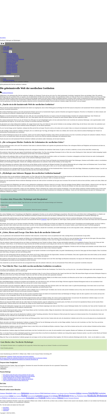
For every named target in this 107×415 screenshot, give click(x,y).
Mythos (72, 396)
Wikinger (8, 73)
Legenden (39, 396)
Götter (11, 396)
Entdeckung (47, 393)
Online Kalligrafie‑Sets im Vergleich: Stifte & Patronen (16, 377)
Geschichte (93, 393)
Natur (75, 396)
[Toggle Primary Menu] (2, 43)
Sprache (36, 398)
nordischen (44, 219)
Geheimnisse (85, 393)
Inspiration (18, 396)
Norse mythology (29, 356)
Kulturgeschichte (31, 396)
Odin (1, 398)
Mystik (51, 396)
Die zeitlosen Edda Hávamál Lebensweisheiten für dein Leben (18, 374)
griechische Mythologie (4, 396)
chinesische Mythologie (34, 393)
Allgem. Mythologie (11, 53)
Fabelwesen (66, 393)
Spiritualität (30, 398)
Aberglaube (6, 49)
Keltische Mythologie (11, 66)
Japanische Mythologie (12, 65)
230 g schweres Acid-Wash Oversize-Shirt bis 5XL (15, 380)
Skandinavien (14, 398)
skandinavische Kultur (22, 398)
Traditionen (54, 398)
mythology (10, 356)
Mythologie (6, 52)
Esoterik (57, 393)
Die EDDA (3, 37)
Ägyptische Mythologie (12, 55)
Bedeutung (25, 393)
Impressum (6, 410)
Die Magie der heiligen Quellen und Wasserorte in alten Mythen (19, 376)
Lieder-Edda (6, 47)
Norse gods (22, 356)
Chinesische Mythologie (12, 56)
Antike (14, 393)
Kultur (24, 395)
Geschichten (102, 393)
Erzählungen (53, 393)
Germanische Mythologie (12, 58)
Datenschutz (6, 409)
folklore (78, 393)
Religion (4, 398)
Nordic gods (16, 356)
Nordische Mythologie (11, 67)
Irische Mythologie (11, 63)
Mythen (55, 396)
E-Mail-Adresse (4, 205)
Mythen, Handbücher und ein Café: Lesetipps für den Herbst (18, 379)
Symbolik (42, 398)
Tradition (48, 398)
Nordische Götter (82, 396)
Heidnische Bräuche (11, 62)
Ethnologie (62, 393)
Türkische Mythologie (11, 72)
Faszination (72, 393)
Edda (41, 393)
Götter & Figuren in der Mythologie (15, 59)
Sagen (9, 398)
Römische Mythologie (11, 69)
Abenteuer (2, 393)
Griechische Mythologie (12, 60)
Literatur (46, 396)
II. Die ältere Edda (7, 48)
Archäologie (18, 393)
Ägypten (66, 398)
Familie (80, 239)
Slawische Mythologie (11, 70)
